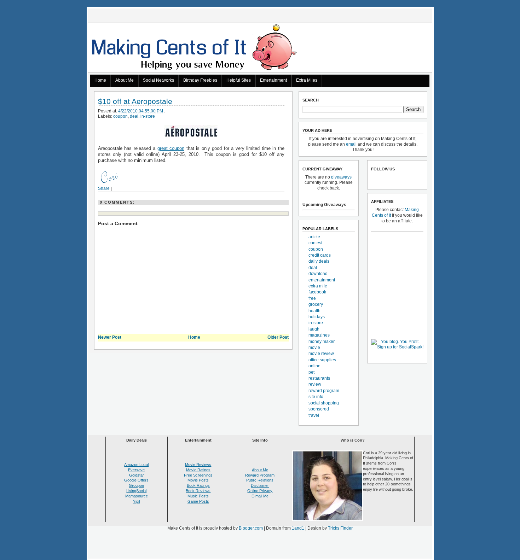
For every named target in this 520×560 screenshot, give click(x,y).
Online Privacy (259, 491)
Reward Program (260, 475)
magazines (319, 335)
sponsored (318, 409)
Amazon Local (136, 464)
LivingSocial (136, 491)
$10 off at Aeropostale (135, 101)
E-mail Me (260, 496)
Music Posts (198, 496)
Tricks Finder (340, 528)
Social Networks (158, 80)
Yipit (136, 501)
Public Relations (259, 480)
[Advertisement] (260, 546)
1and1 (298, 528)
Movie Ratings (198, 470)
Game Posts (198, 501)
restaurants (319, 378)
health (314, 310)
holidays (316, 316)
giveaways (341, 177)
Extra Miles (306, 80)
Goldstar (136, 475)
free (312, 298)
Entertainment (273, 80)
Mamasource (136, 496)
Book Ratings (198, 485)
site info (315, 396)
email (351, 144)
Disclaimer (260, 485)
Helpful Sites (238, 80)
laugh (313, 329)
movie (314, 347)
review (314, 384)
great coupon (171, 148)
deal (134, 116)
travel (313, 415)
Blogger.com (251, 528)
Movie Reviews (198, 464)
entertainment (321, 280)
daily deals (318, 261)
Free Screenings (198, 475)
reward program (323, 390)
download (318, 273)
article (314, 236)
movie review (321, 353)
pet (311, 372)
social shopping (323, 403)
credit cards (319, 255)
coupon (120, 116)
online (314, 365)
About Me (124, 80)
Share (104, 188)
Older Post (278, 337)
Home (100, 80)
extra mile (317, 286)
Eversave (136, 470)
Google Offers (136, 480)
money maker (321, 341)
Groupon (136, 485)
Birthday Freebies (200, 80)
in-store (147, 116)
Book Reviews (198, 491)
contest (315, 242)
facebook (317, 292)
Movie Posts (198, 480)
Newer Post (109, 337)
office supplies (322, 359)
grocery (315, 304)
